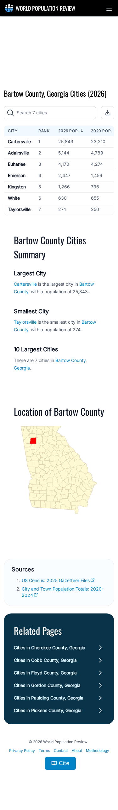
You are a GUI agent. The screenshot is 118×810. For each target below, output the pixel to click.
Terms (44, 750)
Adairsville (18, 152)
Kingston (17, 186)
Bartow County (70, 360)
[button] (109, 8)
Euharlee (16, 164)
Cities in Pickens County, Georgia (47, 710)
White (14, 198)
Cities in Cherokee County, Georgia (49, 647)
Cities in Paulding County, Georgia (48, 697)
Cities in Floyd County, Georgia (45, 672)
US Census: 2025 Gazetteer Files (56, 580)
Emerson (16, 175)
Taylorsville (19, 209)
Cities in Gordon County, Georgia (47, 685)
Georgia (22, 367)
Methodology (97, 750)
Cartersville (19, 141)
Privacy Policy (22, 750)
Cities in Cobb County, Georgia (45, 660)
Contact (61, 750)
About (77, 750)
